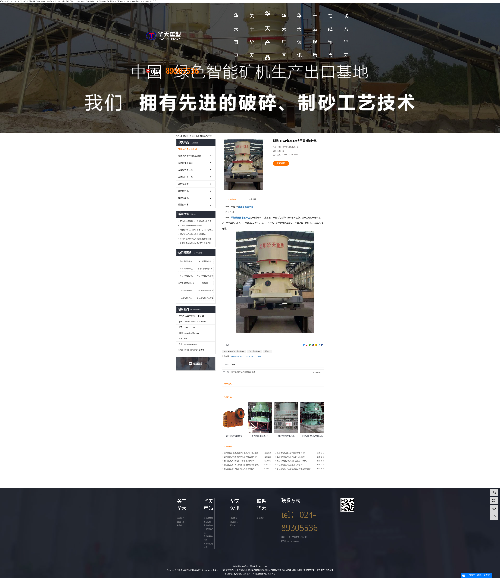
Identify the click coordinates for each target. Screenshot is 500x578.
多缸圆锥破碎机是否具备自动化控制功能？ (294, 469)
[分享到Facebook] (322, 345)
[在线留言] (494, 508)
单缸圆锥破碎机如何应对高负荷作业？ (239, 461)
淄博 (261, 574)
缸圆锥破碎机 (186, 298)
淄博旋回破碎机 (185, 177)
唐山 (257, 574)
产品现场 (314, 35)
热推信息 (236, 566)
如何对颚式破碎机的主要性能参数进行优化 (197, 239)
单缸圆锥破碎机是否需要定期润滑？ (291, 453)
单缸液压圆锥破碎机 (205, 291)
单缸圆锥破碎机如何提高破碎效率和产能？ (241, 457)
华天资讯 (299, 35)
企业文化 (180, 522)
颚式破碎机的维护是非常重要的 (193, 234)
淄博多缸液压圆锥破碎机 (189, 156)
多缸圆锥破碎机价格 (205, 298)
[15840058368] (494, 492)
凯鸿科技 (329, 570)
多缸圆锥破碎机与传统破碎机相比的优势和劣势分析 (244, 453)
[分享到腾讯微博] (319, 345)
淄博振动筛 (183, 184)
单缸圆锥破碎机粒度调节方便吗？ (290, 465)
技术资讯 (234, 525)
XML (265, 566)
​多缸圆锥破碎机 (186, 276)
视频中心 (180, 525)
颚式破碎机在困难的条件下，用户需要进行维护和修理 (197, 230)
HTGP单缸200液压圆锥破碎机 (243, 372)
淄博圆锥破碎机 (185, 163)
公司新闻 (234, 518)
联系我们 (260, 518)
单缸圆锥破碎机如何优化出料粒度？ (291, 457)
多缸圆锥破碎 (186, 291)
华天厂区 (284, 35)
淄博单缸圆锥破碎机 (204, 136)
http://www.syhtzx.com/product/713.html (246, 356)
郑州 (245, 574)
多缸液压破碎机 (186, 261)
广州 (253, 574)
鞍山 (240, 574)
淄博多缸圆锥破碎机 (273, 570)
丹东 (270, 574)
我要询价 (281, 163)
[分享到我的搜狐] (316, 345)
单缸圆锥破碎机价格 (205, 276)
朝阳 (265, 574)
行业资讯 (234, 522)
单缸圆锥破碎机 (186, 269)
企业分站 (245, 566)
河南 (273, 574)
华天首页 (236, 35)
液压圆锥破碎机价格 (186, 283)
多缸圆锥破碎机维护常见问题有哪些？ (239, 469)
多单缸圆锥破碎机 (205, 269)
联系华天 (345, 35)
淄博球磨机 (183, 198)
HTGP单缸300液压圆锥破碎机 (234, 351)
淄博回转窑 (183, 205)
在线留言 (330, 35)
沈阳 (236, 574)
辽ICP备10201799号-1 (229, 570)
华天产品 (267, 35)
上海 (249, 574)
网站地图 (254, 566)
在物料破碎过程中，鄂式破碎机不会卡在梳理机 (197, 221)
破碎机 (205, 283)
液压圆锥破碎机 (254, 351)
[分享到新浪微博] (307, 345)
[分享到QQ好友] (313, 345)
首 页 (192, 136)
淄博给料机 (183, 191)
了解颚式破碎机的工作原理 (191, 226)
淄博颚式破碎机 (185, 170)
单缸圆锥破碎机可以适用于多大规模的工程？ (242, 465)
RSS (260, 566)
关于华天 (251, 35)
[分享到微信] (310, 345)
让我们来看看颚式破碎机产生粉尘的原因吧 (197, 243)
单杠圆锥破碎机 (205, 261)
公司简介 (180, 518)
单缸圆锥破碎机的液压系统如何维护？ (292, 461)
